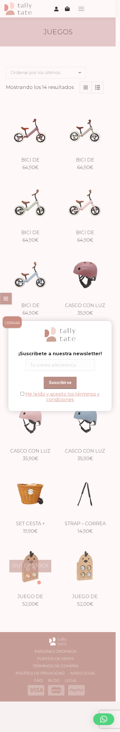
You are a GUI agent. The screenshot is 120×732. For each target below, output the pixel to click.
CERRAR (12, 322)
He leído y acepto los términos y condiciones (62, 396)
